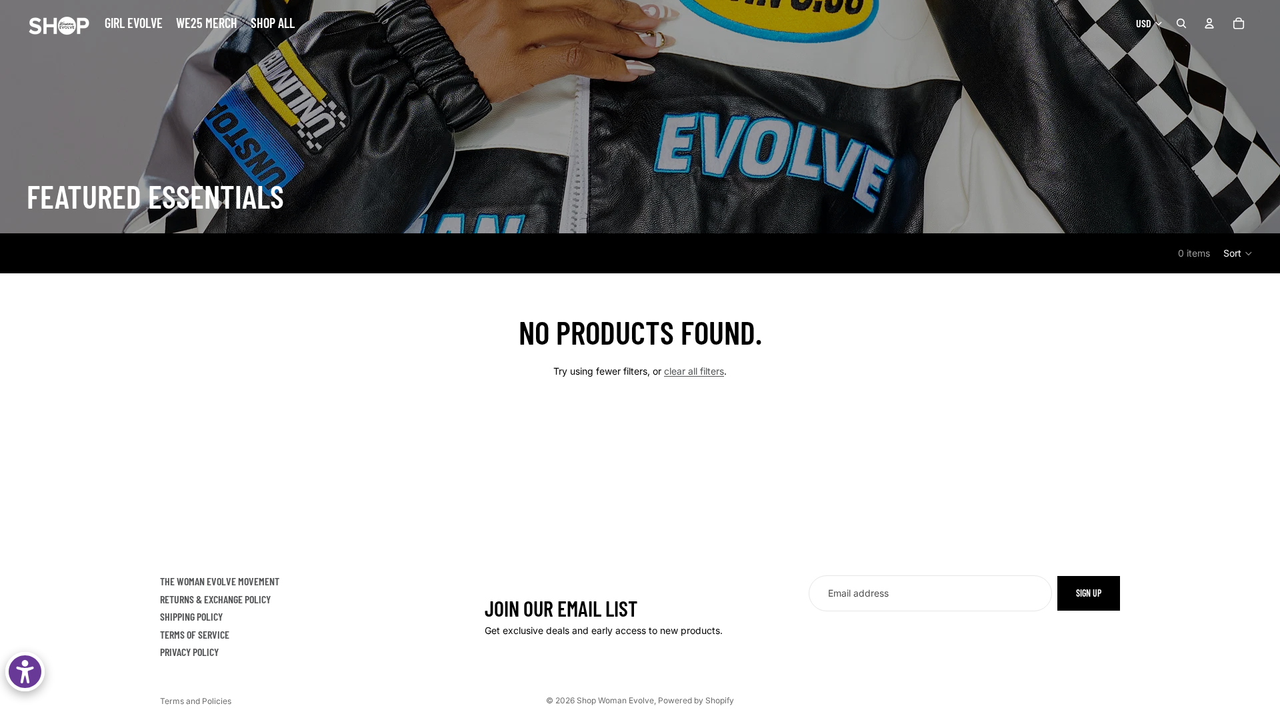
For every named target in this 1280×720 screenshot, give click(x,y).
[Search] (1181, 23)
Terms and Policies (195, 701)
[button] (1238, 253)
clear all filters (694, 371)
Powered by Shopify (696, 700)
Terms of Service (194, 634)
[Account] (1209, 23)
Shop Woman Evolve (615, 700)
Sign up (1088, 593)
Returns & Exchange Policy (215, 599)
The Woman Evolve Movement (219, 581)
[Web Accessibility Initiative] (25, 672)
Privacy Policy (189, 652)
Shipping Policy (191, 616)
